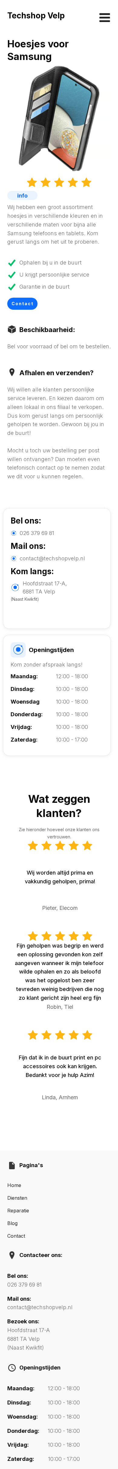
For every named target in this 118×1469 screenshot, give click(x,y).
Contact (22, 303)
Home (14, 1185)
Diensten (17, 1198)
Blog (12, 1223)
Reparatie (18, 1211)
